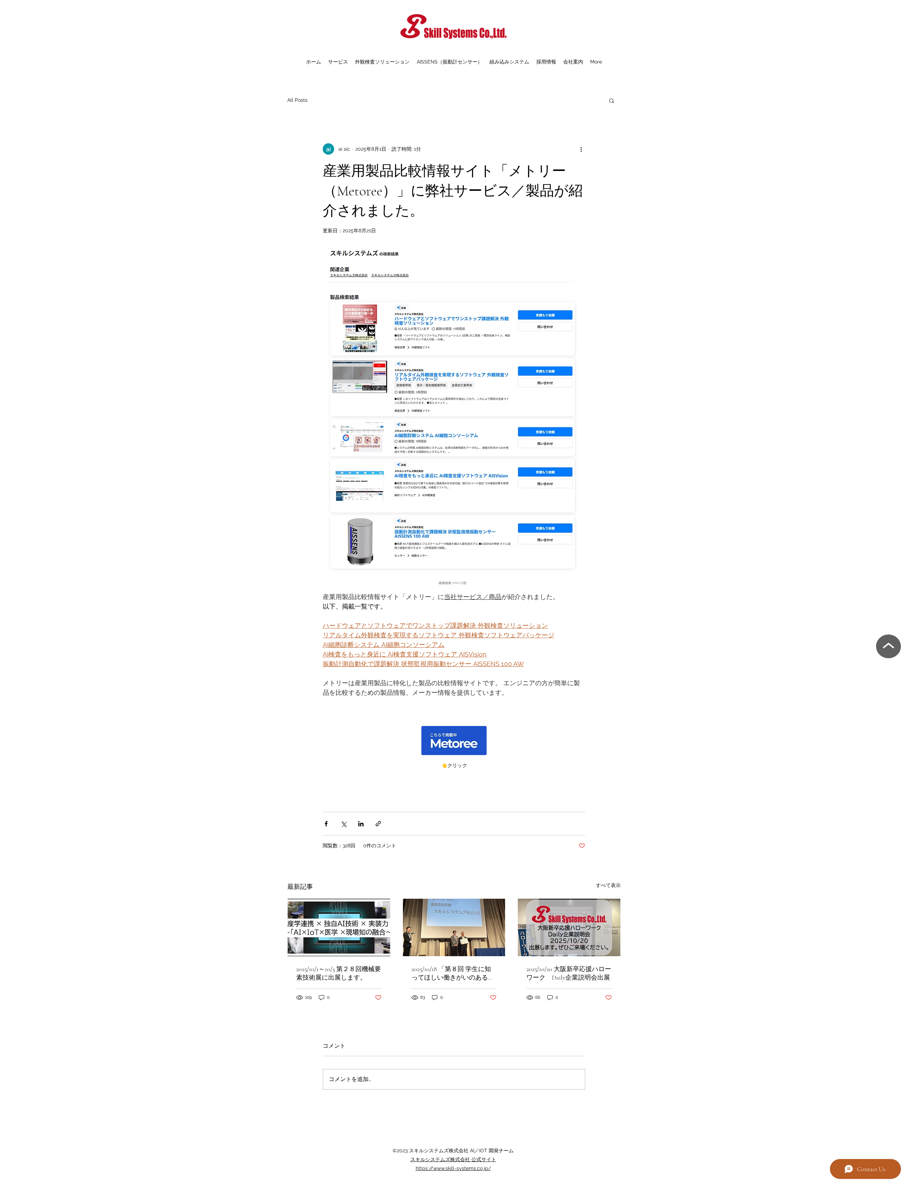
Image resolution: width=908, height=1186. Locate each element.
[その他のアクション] (581, 149)
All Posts (297, 100)
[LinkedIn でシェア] (361, 823)
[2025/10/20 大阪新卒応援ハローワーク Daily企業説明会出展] (569, 927)
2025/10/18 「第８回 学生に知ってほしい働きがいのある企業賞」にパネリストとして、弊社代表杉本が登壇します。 (452, 973)
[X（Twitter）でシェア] (343, 823)
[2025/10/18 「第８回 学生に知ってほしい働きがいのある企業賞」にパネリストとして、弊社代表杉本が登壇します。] (454, 927)
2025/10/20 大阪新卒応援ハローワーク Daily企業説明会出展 (568, 973)
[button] (611, 100)
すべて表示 (608, 885)
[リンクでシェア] (378, 823)
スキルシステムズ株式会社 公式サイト (453, 1159)
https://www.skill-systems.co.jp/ (453, 1168)
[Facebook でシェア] (326, 823)
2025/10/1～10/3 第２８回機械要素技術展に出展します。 (338, 973)
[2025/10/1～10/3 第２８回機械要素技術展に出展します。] (339, 927)
